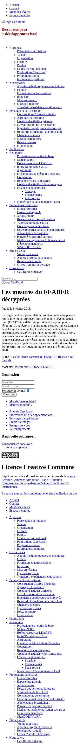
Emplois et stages (19, 422)
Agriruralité (24, 170)
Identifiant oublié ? (20, 404)
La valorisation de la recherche (36, 124)
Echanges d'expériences (23, 418)
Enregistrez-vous (19, 425)
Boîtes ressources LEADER (34, 163)
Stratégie (30, 191)
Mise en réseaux (27, 100)
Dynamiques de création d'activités (38, 173)
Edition (21, 89)
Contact (14, 8)
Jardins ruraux (25, 215)
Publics (21, 65)
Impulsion (23, 96)
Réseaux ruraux (26, 142)
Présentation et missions (31, 51)
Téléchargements (19, 429)
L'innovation (25, 145)
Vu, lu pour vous (27, 254)
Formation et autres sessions (34, 93)
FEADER (47, 367)
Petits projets (32, 198)
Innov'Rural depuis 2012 (32, 166)
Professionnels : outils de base (35, 156)
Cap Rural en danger (30, 271)
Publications (16, 149)
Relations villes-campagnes (33, 180)
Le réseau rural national (31, 68)
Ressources (16, 152)
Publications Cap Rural (31, 72)
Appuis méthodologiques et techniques (40, 86)
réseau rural (22, 367)
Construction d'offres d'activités (36, 114)
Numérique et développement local (38, 201)
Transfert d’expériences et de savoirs (39, 107)
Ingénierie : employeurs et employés (39, 128)
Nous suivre (16, 268)
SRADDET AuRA (29, 247)
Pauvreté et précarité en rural (34, 236)
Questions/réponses (29, 138)
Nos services (17, 82)
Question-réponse (28, 103)
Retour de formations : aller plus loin (39, 131)
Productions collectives (23, 205)
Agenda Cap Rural (20, 411)
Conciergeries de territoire (33, 226)
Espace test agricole (29, 212)
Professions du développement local (31, 415)
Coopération (24, 177)
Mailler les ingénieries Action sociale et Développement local (41, 241)
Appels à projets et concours (34, 257)
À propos (15, 47)
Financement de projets (31, 187)
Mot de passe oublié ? (22, 401)
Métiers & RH (26, 159)
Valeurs (21, 54)
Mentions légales (19, 11)
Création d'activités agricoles (34, 121)
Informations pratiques (30, 79)
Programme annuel (28, 75)
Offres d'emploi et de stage (33, 264)
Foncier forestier (27, 208)
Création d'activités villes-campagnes (39, 184)
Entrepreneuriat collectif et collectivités (40, 229)
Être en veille (17, 250)
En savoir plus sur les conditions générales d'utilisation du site (39, 493)
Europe (35, 367)
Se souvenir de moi (13, 390)
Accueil (14, 4)
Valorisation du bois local (32, 222)
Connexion (9, 394)
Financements (33, 194)
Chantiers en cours (28, 135)
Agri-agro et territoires (30, 117)
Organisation (25, 58)
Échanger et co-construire (25, 110)
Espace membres (19, 15)
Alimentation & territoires (32, 233)
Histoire (22, 61)
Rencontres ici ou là (29, 261)
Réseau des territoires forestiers (36, 219)
